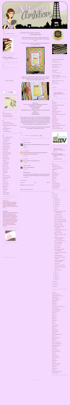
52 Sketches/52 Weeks (56, 166)
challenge (54, 303)
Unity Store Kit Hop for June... (59, 240)
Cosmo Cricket (55, 308)
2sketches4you (55, 164)
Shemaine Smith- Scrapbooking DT (58, 125)
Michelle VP (25, 142)
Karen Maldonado (55, 112)
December (57, 199)
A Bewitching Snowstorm (57, 295)
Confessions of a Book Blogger (58, 306)
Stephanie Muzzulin (56, 126)
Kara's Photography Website (8, 116)
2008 (55, 283)
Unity (53, 366)
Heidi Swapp (5, 155)
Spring (53, 362)
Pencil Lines (54, 178)
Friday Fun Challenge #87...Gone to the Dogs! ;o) (60, 230)
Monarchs (54, 332)
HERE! (42, 128)
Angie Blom (54, 102)
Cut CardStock (5, 129)
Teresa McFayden (6, 194)
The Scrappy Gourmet (7, 131)
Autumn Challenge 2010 (58, 93)
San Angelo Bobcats (56, 351)
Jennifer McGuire (6, 161)
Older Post (48, 182)
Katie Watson (5, 166)
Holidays (53, 318)
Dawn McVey (5, 149)
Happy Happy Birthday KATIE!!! (60, 219)
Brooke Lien (54, 103)
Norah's (4, 180)
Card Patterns (54, 169)
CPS (53, 171)
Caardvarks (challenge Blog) (57, 168)
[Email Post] (34, 135)
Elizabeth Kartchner (6, 154)
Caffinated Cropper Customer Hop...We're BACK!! (59, 261)
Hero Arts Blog (5, 157)
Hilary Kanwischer (6, 158)
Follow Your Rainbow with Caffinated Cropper (59, 238)
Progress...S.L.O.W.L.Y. (58, 223)
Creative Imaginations (56, 309)
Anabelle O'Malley (6, 138)
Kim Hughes (5, 172)
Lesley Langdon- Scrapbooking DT (58, 114)
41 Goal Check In (55, 294)
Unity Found (54, 368)
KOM (53, 328)
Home (35, 182)
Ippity (53, 321)
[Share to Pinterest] (41, 135)
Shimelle (4, 191)
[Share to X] (39, 135)
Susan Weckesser (55, 365)
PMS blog (33, 117)
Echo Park (54, 312)
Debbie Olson (5, 151)
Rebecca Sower (5, 185)
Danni (24, 158)
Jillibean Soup (54, 325)
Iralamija (4, 160)
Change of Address (57, 269)
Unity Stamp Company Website (8, 123)
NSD (53, 340)
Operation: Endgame (56, 343)
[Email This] (36, 135)
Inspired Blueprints (55, 174)
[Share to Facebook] (40, 135)
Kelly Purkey (5, 171)
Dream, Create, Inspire (7, 152)
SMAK (53, 359)
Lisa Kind (25, 150)
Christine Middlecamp (7, 143)
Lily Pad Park (54, 329)
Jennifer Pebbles (6, 163)
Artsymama (5, 141)
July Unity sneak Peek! (58, 217)
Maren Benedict (55, 119)
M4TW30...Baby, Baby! (58, 224)
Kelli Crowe (5, 169)
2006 (55, 286)
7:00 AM (25, 147)
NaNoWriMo (54, 339)
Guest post (54, 314)
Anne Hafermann (6, 140)
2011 (55, 195)
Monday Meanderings (56, 334)
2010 (55, 197)
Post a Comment (23, 180)
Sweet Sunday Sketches (56, 185)
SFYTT (53, 180)
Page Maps (54, 177)
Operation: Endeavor (56, 342)
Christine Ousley (6, 144)
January (56, 279)
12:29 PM (25, 177)
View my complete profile (9, 33)
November (57, 200)
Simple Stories (54, 355)
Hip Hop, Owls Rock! (58, 232)
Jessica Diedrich (55, 108)
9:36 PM (25, 162)
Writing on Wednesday (56, 371)
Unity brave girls (57, 245)
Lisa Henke (54, 117)
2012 (55, 194)
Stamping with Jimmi (58, 148)
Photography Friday (55, 345)
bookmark (54, 301)
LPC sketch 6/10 (57, 247)
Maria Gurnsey (55, 120)
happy (53, 315)
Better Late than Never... (58, 216)
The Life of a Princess (58, 159)
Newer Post (22, 182)
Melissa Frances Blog (7, 177)
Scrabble (53, 354)
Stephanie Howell (6, 192)
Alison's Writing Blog (7, 113)
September (57, 204)
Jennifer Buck (54, 106)
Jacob (53, 323)
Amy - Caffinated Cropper (7, 137)
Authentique (54, 297)
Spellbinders (54, 360)
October (56, 202)
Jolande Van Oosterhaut (56, 111)
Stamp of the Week (55, 363)
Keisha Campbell (6, 168)
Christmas (54, 305)
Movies (53, 335)
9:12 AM (25, 155)
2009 (55, 281)
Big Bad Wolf (54, 300)
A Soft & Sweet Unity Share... (59, 265)
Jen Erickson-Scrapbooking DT (58, 105)
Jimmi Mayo (54, 109)
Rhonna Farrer (5, 186)
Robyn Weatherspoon (56, 123)
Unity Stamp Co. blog (7, 122)
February (56, 277)
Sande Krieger (5, 189)
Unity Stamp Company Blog (57, 128)
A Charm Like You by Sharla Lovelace (10, 58)
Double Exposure (55, 311)
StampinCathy (26, 165)
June (56, 209)
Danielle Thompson (6, 147)
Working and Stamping (58, 154)
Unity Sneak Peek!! (57, 214)
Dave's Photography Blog (7, 115)
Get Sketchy (54, 172)
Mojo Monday (54, 175)
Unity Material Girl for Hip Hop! (60, 221)
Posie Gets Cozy (6, 183)
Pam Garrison (5, 181)
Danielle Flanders (6, 146)
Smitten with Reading (8, 57)
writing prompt (55, 372)
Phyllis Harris (54, 346)
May (56, 272)
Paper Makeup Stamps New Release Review (59, 250)
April (56, 273)
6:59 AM (25, 169)
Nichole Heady (5, 178)
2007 (55, 284)
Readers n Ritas (55, 349)
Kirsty (4, 174)
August (56, 206)
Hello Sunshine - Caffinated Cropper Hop (59, 227)
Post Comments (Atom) (29, 185)
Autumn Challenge (55, 298)
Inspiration (54, 320)
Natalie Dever (54, 122)
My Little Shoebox (55, 337)
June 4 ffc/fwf (56, 263)
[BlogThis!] (37, 135)
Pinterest (53, 348)
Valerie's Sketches (55, 188)
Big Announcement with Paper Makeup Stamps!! (60, 212)
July (55, 207)
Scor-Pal (53, 352)
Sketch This (54, 181)
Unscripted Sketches (56, 186)
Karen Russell (5, 165)
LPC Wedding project (58, 255)
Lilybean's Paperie (6, 175)
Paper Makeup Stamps (7, 128)
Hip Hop (53, 317)
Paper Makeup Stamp (28, 104)
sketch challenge (55, 357)
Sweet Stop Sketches (56, 183)
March (56, 275)
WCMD (53, 369)
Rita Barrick (5, 188)
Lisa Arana (54, 116)
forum (35, 122)
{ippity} (53, 292)
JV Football (54, 326)
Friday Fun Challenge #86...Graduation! (58, 243)
